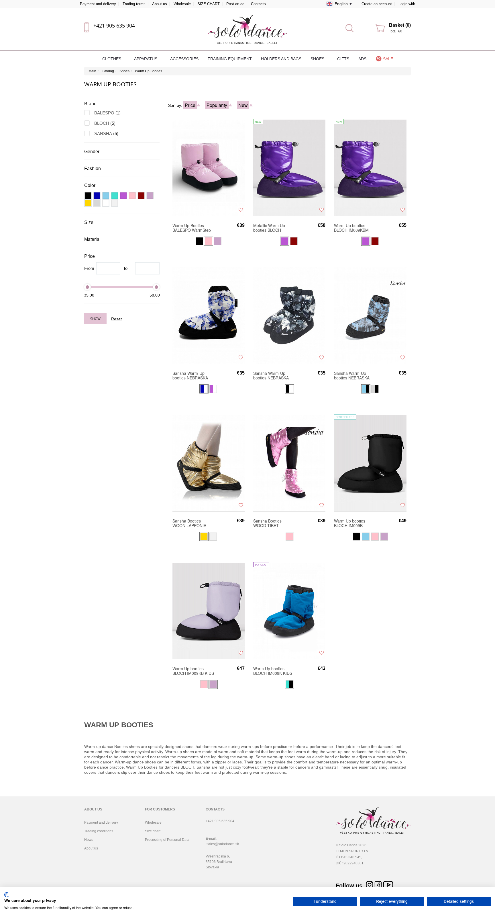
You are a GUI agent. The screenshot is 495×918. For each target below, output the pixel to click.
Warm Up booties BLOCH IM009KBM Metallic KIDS (351, 227)
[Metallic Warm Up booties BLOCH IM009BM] (289, 167)
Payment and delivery (98, 4)
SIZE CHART (208, 4)
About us (159, 4)
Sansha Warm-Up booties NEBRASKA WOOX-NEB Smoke (352, 375)
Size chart (152, 831)
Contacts (258, 4)
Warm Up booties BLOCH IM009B (349, 523)
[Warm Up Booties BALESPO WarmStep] (208, 167)
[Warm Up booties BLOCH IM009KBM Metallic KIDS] (370, 167)
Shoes (318, 58)
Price (190, 105)
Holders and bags (281, 58)
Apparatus (146, 58)
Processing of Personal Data (167, 840)
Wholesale (182, 4)
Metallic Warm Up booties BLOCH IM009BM (269, 227)
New (243, 105)
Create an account (377, 4)
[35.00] (87, 286)
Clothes (112, 58)
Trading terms (134, 4)
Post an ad (235, 4)
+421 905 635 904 (114, 25)
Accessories (184, 58)
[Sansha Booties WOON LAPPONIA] (208, 462)
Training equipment (230, 58)
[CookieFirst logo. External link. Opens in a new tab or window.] (6, 894)
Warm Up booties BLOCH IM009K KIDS (272, 670)
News (88, 840)
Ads (362, 58)
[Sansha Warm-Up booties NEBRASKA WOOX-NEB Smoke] (370, 315)
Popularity (217, 105)
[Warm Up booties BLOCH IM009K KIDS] (289, 610)
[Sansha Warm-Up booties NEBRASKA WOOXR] (208, 315)
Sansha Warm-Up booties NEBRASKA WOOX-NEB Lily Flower (271, 375)
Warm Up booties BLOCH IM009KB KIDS (193, 670)
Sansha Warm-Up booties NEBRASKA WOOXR (190, 375)
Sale (388, 58)
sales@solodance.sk (223, 844)
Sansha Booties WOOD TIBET (267, 523)
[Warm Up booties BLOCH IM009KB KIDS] (208, 610)
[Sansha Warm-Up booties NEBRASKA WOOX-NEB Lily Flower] (289, 315)
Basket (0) (400, 25)
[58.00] (156, 286)
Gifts (343, 58)
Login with (406, 4)
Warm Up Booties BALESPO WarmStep (191, 227)
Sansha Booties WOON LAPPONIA (189, 523)
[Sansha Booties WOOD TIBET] (289, 462)
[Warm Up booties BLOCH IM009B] (370, 462)
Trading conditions (98, 831)
